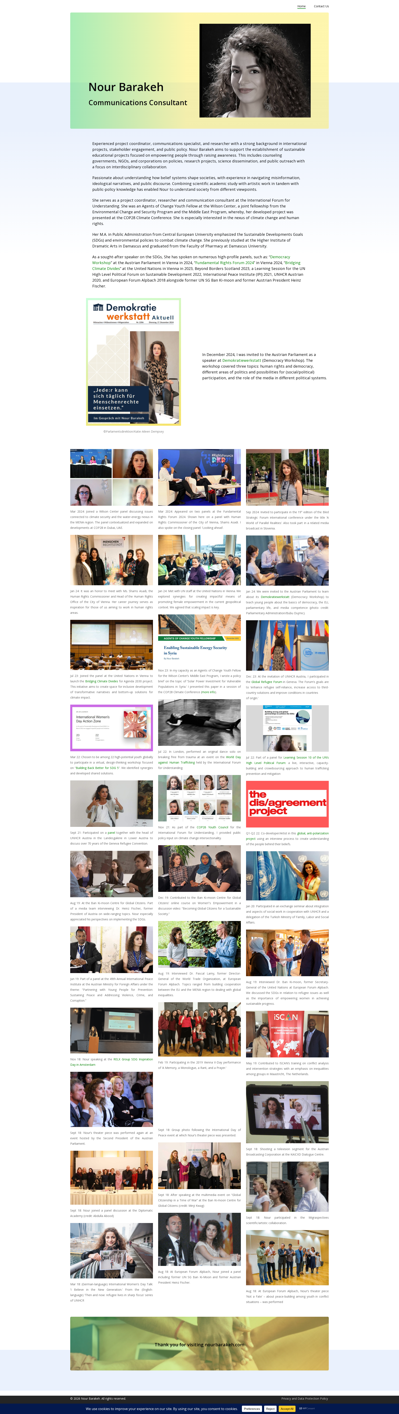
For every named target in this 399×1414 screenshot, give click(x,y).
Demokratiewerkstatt (241, 360)
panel (111, 833)
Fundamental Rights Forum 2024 (224, 262)
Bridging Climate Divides (101, 681)
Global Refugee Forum (266, 682)
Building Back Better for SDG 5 (97, 768)
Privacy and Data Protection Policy (304, 1398)
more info (208, 692)
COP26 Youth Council (212, 827)
